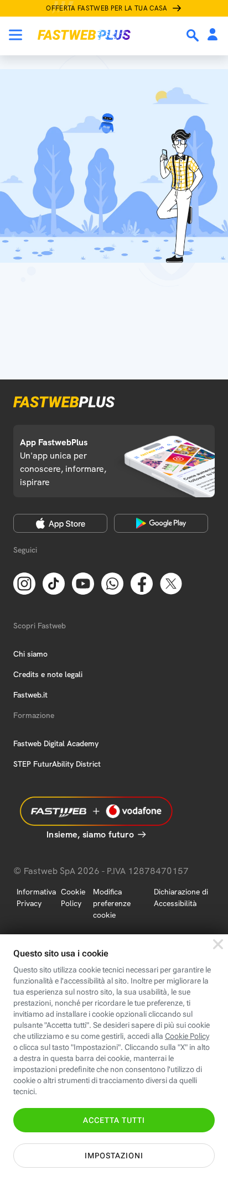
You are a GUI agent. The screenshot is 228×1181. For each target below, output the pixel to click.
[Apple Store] (60, 523)
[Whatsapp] (112, 582)
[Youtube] (83, 582)
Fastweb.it (30, 695)
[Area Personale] (212, 35)
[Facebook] (142, 582)
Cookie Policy (73, 897)
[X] (171, 582)
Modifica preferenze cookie (112, 903)
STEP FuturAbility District (57, 764)
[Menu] (15, 35)
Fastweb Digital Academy (56, 743)
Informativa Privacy (36, 897)
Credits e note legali (47, 674)
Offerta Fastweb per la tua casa (107, 8)
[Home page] (84, 35)
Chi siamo (30, 654)
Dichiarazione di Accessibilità (181, 897)
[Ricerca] (194, 35)
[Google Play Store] (161, 523)
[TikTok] (54, 582)
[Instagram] (24, 582)
